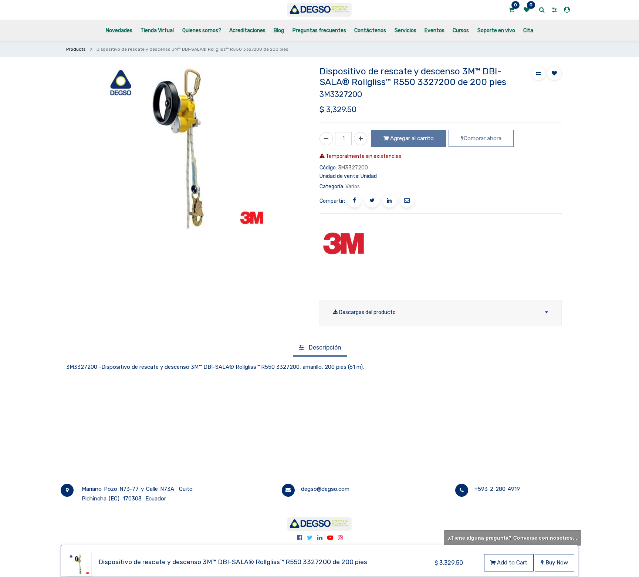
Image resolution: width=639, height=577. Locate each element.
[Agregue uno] (360, 138)
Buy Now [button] (556, 562)
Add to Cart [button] (511, 562)
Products (76, 49)
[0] (511, 10)
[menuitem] (119, 30)
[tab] (320, 348)
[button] (538, 73)
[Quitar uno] (326, 138)
